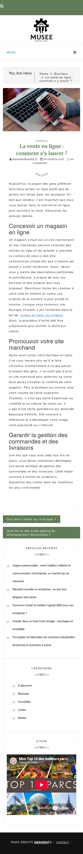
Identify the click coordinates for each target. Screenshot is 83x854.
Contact (62, 842)
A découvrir (25, 685)
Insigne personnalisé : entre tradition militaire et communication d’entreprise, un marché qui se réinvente (41, 573)
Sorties (22, 718)
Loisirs (22, 710)
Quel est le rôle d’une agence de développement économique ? (31, 532)
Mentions (41, 842)
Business (41, 141)
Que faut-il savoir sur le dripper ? (31, 519)
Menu (11, 52)
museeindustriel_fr (24, 159)
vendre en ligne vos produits (41, 315)
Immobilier (24, 701)
